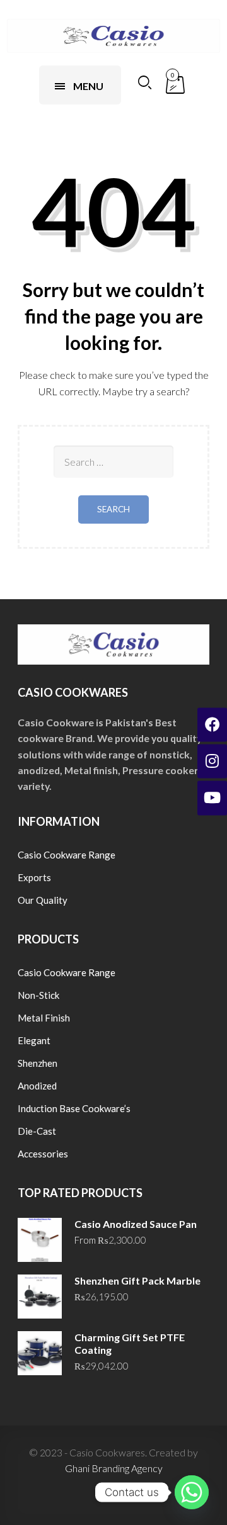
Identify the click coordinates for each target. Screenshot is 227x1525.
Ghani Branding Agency (114, 1468)
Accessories (43, 1153)
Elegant (34, 1040)
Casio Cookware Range (66, 854)
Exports (34, 877)
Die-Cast (37, 1131)
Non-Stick (38, 995)
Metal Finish (44, 1017)
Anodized (37, 1085)
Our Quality (42, 900)
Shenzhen (37, 1063)
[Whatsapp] (192, 1492)
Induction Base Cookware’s (74, 1108)
